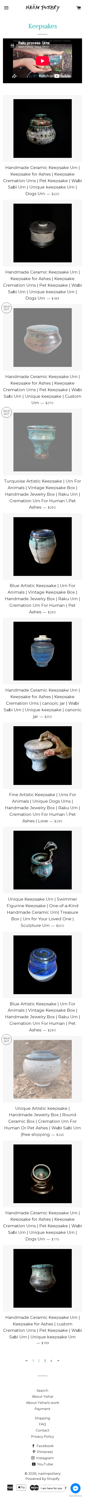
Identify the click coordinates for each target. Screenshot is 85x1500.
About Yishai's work (42, 1403)
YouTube (44, 1464)
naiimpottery (49, 1474)
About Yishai (42, 1396)
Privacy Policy (42, 1436)
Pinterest (44, 1452)
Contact (42, 1430)
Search (42, 1391)
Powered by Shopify (43, 1479)
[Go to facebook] (75, 1488)
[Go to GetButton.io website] (75, 1496)
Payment (42, 1409)
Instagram (44, 1458)
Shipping (42, 1418)
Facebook (45, 1446)
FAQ (42, 1424)
